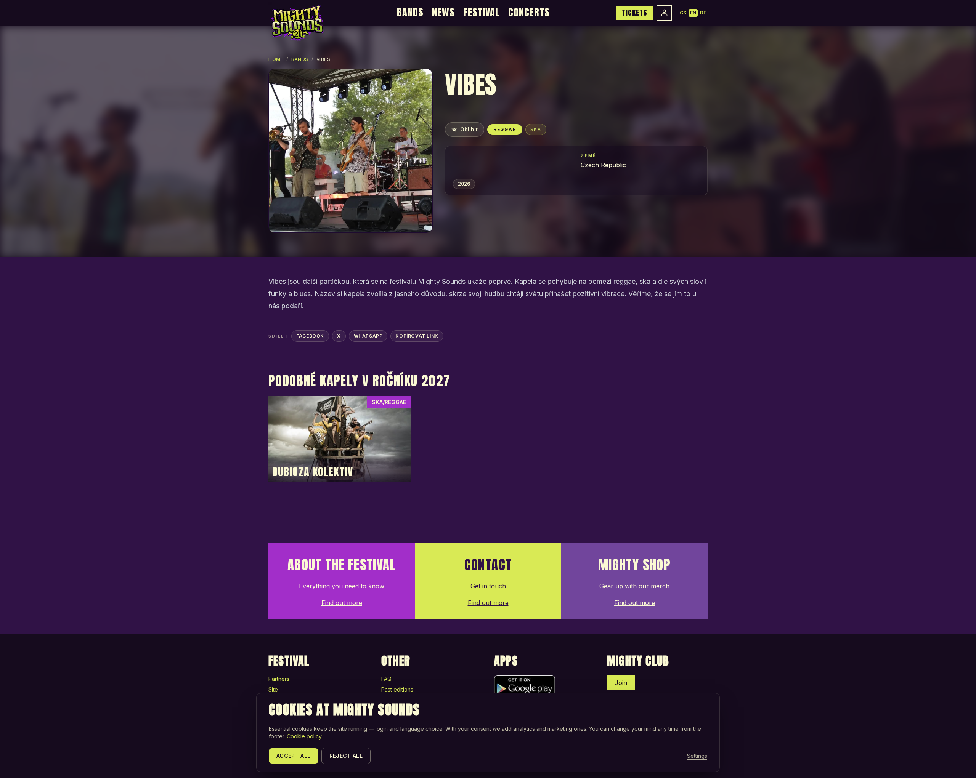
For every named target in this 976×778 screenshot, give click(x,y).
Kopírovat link (416, 336)
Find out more (341, 603)
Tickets (634, 12)
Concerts (529, 12)
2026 (464, 184)
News (443, 12)
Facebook (310, 336)
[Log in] (664, 13)
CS (683, 13)
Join (621, 683)
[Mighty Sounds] (296, 23)
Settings (697, 755)
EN (693, 13)
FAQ (386, 679)
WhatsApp (368, 336)
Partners (278, 679)
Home (275, 59)
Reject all (346, 755)
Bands (410, 12)
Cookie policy (304, 736)
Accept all (293, 755)
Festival (481, 12)
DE (703, 13)
